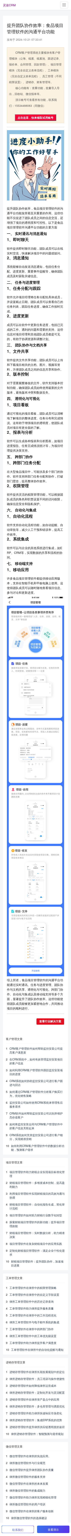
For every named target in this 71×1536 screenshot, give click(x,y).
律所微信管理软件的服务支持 (27, 1477)
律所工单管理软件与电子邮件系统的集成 (34, 1322)
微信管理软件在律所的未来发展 (28, 1483)
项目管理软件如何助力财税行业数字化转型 (35, 1215)
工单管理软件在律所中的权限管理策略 (32, 1288)
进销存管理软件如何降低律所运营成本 (32, 1386)
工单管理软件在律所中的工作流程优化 (32, 1315)
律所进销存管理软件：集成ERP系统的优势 (35, 1420)
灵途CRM (9, 5)
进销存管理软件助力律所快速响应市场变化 (35, 1413)
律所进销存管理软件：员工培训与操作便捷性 (37, 1379)
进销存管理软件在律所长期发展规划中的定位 (37, 1372)
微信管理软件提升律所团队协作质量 (31, 1470)
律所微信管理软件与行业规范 (27, 1463)
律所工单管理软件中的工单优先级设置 (32, 1336)
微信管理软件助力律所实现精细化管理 (32, 1497)
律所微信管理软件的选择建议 (29, 1518)
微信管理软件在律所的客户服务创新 (31, 1511)
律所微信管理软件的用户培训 (27, 1504)
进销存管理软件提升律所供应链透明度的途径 (37, 1427)
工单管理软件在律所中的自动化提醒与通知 (37, 1350)
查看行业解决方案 (50, 1021)
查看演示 (53, 1529)
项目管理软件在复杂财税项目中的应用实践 (35, 1244)
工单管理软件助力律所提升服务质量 (31, 1308)
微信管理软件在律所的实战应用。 (30, 1456)
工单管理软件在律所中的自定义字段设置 (34, 1295)
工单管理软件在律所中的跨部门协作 (31, 1329)
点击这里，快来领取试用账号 (35, 118)
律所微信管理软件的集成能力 (27, 1490)
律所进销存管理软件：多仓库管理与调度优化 (37, 1406)
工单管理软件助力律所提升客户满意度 (32, 1343)
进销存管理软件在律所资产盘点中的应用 (34, 1399)
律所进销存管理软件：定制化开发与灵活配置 (37, 1392)
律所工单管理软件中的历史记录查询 (31, 1301)
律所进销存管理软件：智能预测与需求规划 (37, 1434)
